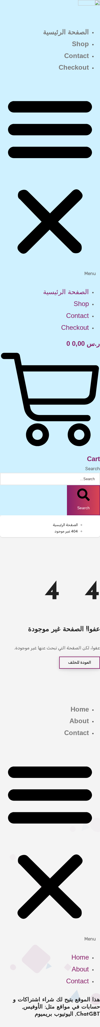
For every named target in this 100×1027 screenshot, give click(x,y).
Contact (76, 55)
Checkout (74, 67)
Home (80, 709)
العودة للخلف (79, 662)
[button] (50, 180)
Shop (80, 44)
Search (92, 468)
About (79, 721)
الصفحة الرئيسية (66, 32)
